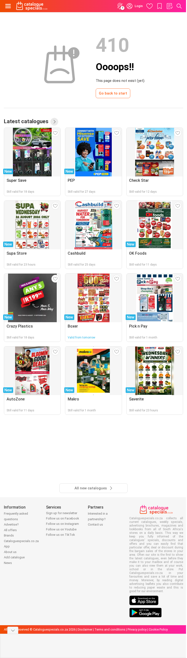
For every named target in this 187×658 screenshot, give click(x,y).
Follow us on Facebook (62, 518)
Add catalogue (14, 557)
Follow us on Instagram (62, 524)
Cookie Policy (158, 629)
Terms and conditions (109, 629)
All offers (10, 530)
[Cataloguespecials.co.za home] (31, 6)
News (8, 563)
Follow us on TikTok (60, 535)
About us (10, 552)
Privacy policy (137, 629)
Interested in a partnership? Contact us (98, 519)
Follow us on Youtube (61, 529)
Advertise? (11, 524)
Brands (9, 535)
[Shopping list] (169, 6)
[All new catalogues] (54, 122)
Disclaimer (85, 629)
